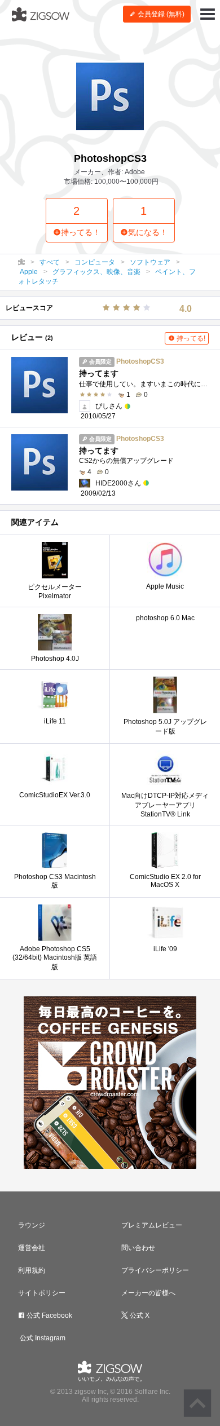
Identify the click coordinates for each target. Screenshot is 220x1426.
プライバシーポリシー (155, 1270)
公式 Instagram (41, 1338)
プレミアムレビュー (151, 1225)
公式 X (138, 1315)
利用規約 (31, 1270)
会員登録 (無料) (160, 14)
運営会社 (31, 1248)
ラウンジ (31, 1225)
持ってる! (190, 338)
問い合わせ (138, 1248)
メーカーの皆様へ (148, 1293)
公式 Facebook (48, 1315)
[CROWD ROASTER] (110, 1082)
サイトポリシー (41, 1293)
